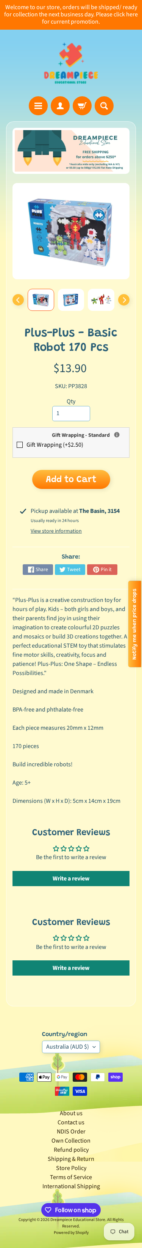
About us (71, 1113)
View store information (56, 531)
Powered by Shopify (71, 1232)
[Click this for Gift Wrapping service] (117, 435)
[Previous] (18, 300)
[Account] (60, 105)
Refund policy (71, 1150)
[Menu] (38, 105)
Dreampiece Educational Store (77, 1220)
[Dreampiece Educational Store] (71, 63)
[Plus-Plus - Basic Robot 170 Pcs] (41, 300)
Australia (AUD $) (67, 1047)
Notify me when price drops (134, 624)
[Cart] (82, 105)
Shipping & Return (71, 1159)
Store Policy (71, 1168)
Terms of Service (71, 1177)
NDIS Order (71, 1131)
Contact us (71, 1122)
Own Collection (71, 1141)
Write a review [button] (71, 878)
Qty (71, 401)
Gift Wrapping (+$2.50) (55, 445)
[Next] (124, 300)
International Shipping (71, 1186)
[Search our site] (104, 105)
